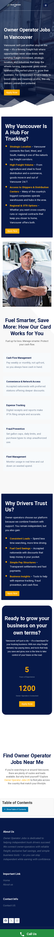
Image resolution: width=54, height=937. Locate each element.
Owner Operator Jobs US (17, 780)
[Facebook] (5, 920)
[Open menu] (45, 5)
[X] (11, 920)
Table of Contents (16, 809)
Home (6, 880)
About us (8, 884)
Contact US (9, 905)
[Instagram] (17, 920)
